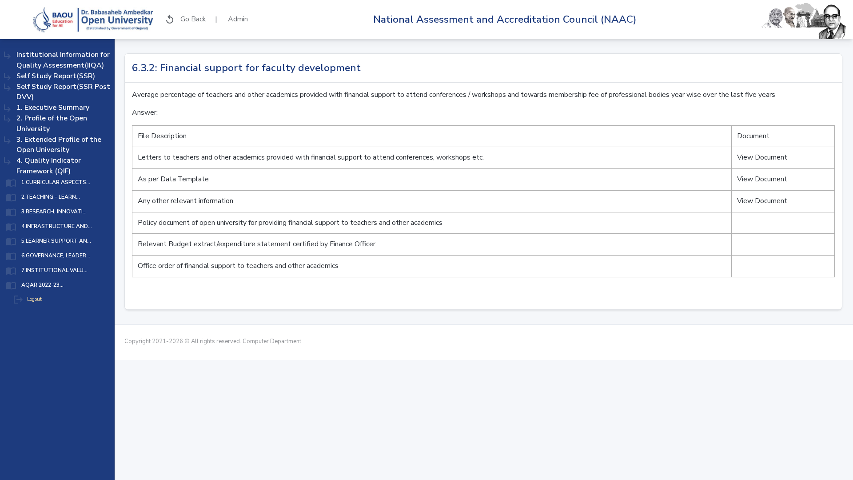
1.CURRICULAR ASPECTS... (55, 182)
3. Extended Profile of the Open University (58, 145)
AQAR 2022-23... (42, 284)
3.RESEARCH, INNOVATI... (54, 211)
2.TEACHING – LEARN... (50, 196)
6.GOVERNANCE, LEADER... (55, 255)
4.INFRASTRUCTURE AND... (56, 226)
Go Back (185, 19)
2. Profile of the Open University (51, 123)
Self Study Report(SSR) (55, 76)
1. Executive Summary (52, 107)
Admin (237, 19)
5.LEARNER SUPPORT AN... (56, 240)
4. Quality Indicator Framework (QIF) (48, 166)
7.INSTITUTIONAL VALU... (54, 270)
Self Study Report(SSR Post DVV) (63, 92)
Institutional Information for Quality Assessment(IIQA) (63, 60)
